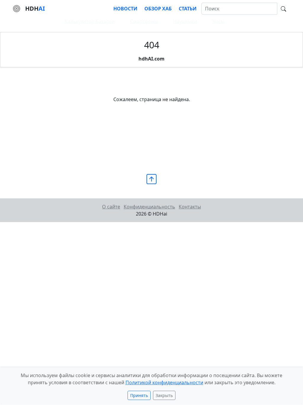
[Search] (283, 8)
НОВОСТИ (125, 8)
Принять (139, 395)
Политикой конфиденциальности (164, 382)
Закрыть (164, 395)
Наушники (185, 21)
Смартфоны (144, 21)
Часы (218, 21)
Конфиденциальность (149, 206)
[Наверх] (151, 178)
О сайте (111, 206)
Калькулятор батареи (90, 21)
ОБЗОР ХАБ (158, 8)
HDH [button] (35, 8)
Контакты (190, 206)
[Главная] (16, 8)
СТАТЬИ (187, 8)
